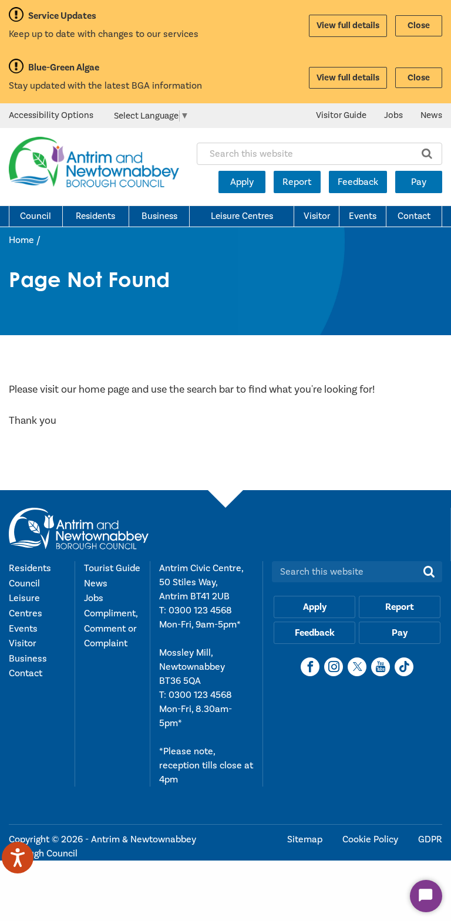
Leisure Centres (242, 216)
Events (362, 216)
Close (419, 25)
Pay (418, 182)
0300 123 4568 (200, 610)
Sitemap (306, 839)
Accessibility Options (51, 115)
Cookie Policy (371, 839)
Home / (25, 240)
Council (35, 216)
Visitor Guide (341, 115)
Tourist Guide (112, 568)
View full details (348, 25)
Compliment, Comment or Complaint (110, 628)
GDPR (430, 839)
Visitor (317, 216)
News (431, 115)
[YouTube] (380, 666)
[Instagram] (333, 666)
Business (159, 216)
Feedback (358, 182)
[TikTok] (404, 666)
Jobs (393, 115)
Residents (95, 216)
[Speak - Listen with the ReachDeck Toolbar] (17, 857)
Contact (414, 216)
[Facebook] (310, 666)
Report (296, 182)
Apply (242, 182)
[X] (357, 666)
